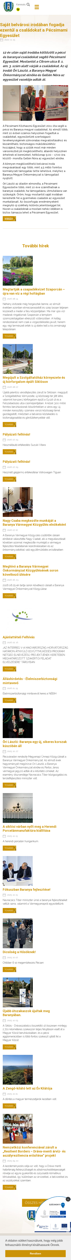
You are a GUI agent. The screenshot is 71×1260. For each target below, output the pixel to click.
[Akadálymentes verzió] (24, 9)
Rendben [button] (35, 1253)
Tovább (9, 336)
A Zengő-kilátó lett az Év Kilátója (27, 1088)
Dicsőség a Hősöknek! (19, 952)
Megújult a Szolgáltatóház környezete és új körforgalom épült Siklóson (34, 380)
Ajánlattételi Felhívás (19, 637)
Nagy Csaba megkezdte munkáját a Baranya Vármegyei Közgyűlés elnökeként (34, 523)
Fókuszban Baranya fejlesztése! (26, 889)
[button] (61, 1245)
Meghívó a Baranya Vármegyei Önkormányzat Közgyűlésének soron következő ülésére (30, 570)
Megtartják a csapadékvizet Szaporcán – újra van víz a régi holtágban (34, 291)
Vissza (9, 218)
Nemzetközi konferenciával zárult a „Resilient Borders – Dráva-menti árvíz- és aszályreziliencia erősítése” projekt (34, 1151)
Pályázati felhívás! (16, 434)
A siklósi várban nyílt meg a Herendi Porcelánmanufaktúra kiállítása (29, 829)
